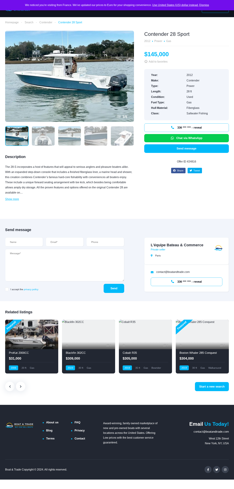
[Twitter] (216, 469)
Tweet (196, 170)
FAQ (77, 422)
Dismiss (204, 5)
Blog (49, 430)
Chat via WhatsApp (189, 138)
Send (113, 288)
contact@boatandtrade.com (211, 431)
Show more (12, 199)
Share (179, 170)
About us (52, 422)
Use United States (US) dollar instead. (175, 5)
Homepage (12, 22)
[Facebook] (208, 469)
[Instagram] (225, 469)
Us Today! (209, 424)
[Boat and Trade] (19, 425)
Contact (80, 438)
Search (29, 22)
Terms (50, 438)
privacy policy (31, 289)
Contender (45, 22)
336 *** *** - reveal (189, 127)
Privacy (80, 430)
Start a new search (212, 386)
